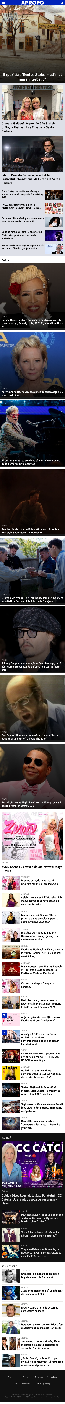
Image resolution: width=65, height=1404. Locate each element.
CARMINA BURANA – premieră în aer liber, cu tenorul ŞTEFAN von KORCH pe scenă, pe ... (40, 1057)
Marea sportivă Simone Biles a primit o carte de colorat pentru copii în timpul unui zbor (39, 918)
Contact (26, 1377)
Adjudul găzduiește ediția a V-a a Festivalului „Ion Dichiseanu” (40, 1018)
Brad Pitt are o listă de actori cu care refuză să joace (39, 1309)
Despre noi (12, 1377)
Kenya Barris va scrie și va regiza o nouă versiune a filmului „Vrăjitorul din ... (23, 247)
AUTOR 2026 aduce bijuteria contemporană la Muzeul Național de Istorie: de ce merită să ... (41, 1074)
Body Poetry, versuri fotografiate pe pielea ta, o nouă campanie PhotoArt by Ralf (22, 194)
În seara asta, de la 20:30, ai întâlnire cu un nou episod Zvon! (40, 882)
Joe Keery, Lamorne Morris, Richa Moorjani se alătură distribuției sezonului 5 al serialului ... (40, 1345)
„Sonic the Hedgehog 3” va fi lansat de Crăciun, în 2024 (42, 1292)
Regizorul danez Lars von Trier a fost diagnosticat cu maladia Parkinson (42, 1326)
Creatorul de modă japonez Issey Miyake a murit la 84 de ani (40, 1275)
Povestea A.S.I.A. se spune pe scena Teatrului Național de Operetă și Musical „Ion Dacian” (42, 1218)
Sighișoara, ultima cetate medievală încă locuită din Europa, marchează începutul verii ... (42, 1108)
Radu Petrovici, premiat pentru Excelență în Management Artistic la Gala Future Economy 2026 (41, 1004)
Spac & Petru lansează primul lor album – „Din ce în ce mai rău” (40, 1234)
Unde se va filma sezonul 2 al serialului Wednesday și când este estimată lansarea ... (22, 235)
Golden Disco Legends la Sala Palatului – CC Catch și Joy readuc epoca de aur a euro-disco (32, 1199)
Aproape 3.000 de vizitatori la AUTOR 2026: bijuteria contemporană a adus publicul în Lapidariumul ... (40, 1039)
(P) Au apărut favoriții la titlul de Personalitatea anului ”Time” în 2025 (21, 206)
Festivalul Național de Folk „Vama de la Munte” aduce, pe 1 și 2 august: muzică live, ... (42, 953)
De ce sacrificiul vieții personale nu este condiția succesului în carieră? (23, 220)
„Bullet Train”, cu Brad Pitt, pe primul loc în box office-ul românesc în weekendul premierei (42, 1362)
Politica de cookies (22, 1383)
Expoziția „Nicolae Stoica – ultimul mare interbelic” (32, 77)
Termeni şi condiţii (43, 1383)
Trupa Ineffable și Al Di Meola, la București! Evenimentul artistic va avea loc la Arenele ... (41, 1253)
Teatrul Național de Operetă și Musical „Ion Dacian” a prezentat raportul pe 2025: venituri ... (40, 1091)
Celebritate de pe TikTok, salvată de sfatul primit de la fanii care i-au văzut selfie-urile (41, 901)
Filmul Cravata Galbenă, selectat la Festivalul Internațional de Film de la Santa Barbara (31, 179)
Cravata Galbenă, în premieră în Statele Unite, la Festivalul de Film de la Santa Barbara (28, 127)
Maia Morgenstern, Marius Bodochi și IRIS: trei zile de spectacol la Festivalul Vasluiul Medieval (41, 970)
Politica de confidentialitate (46, 1377)
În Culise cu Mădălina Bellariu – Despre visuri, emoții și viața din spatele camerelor (40, 936)
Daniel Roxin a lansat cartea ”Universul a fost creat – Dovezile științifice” (40, 1125)
